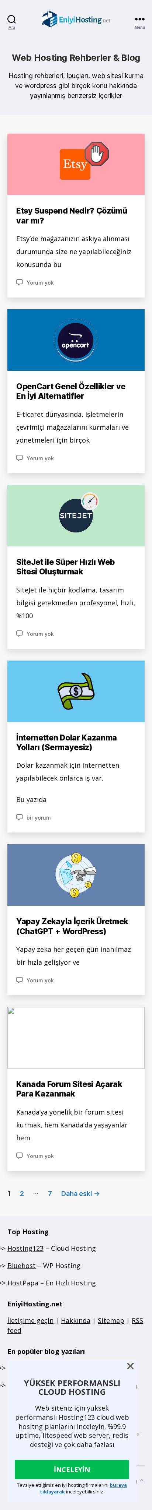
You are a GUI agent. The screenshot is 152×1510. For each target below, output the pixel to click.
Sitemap (111, 1320)
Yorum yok (40, 282)
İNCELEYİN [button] (72, 1469)
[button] (130, 1366)
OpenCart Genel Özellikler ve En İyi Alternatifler (70, 391)
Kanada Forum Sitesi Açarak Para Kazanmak (69, 1089)
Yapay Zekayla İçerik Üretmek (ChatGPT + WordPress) (72, 926)
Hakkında (75, 1320)
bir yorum (39, 817)
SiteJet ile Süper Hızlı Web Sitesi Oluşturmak (65, 566)
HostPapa (22, 1282)
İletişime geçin (30, 1320)
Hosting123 (25, 1248)
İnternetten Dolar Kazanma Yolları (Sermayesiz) (66, 742)
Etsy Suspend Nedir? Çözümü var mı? (71, 215)
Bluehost (21, 1265)
